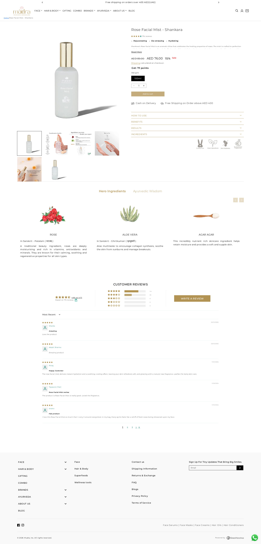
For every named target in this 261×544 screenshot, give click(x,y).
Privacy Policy (140, 496)
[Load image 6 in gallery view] (55, 169)
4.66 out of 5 (77, 298)
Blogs (135, 489)
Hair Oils (217, 525)
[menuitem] (38, 10)
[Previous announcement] (42, 2)
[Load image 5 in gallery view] (29, 169)
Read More (136, 52)
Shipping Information (144, 468)
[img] (47, 323)
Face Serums (170, 525)
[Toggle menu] (66, 462)
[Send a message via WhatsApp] (254, 537)
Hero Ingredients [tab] (112, 191)
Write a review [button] (192, 298)
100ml (138, 78)
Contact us (138, 462)
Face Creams (202, 525)
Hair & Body (81, 468)
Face (77, 462)
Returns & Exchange (144, 475)
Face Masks (186, 525)
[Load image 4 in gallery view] (107, 143)
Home (6, 18)
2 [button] (127, 427)
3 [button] (132, 427)
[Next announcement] (218, 2)
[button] (236, 10)
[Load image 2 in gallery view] (55, 143)
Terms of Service (141, 502)
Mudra (27, 538)
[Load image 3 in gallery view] (81, 143)
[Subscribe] (240, 467)
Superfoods (81, 475)
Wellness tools (82, 482)
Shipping (135, 63)
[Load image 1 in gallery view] (29, 143)
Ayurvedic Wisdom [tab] (147, 191)
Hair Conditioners (234, 525)
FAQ (134, 482)
